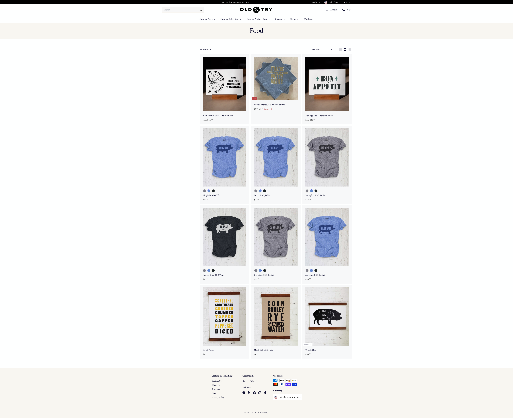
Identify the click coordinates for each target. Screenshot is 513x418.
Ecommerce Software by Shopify (255, 412)
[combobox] (183, 10)
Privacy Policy (218, 397)
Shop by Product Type (257, 19)
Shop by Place (206, 19)
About (293, 19)
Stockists (216, 389)
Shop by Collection (229, 19)
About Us (216, 385)
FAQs (214, 393)
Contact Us (217, 381)
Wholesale (309, 19)
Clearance (280, 19)
